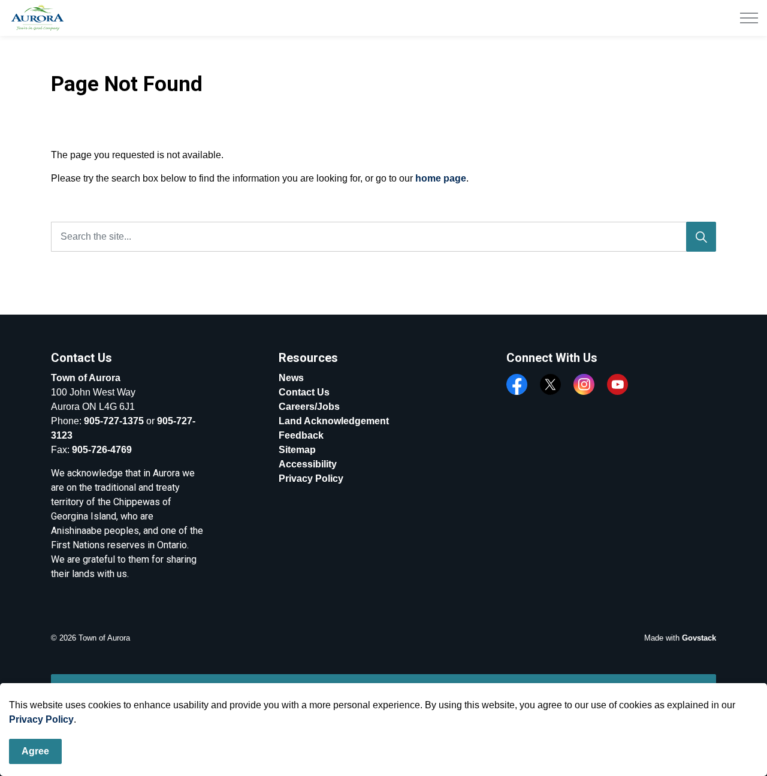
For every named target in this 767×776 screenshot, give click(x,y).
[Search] (701, 237)
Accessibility (308, 464)
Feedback (301, 435)
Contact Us (304, 392)
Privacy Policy (41, 719)
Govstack (699, 637)
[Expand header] (749, 18)
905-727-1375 (114, 421)
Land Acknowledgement (334, 421)
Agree (35, 751)
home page (440, 178)
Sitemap (297, 450)
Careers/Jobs (309, 406)
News (291, 378)
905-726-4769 (102, 450)
